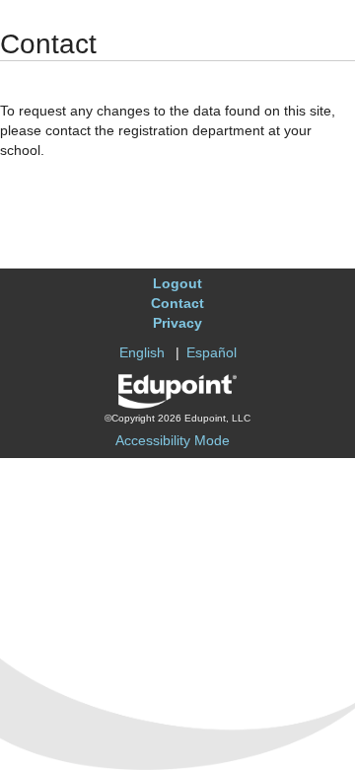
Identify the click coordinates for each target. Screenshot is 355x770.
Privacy (177, 323)
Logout (177, 283)
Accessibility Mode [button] (172, 440)
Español (211, 352)
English (142, 352)
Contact (177, 303)
